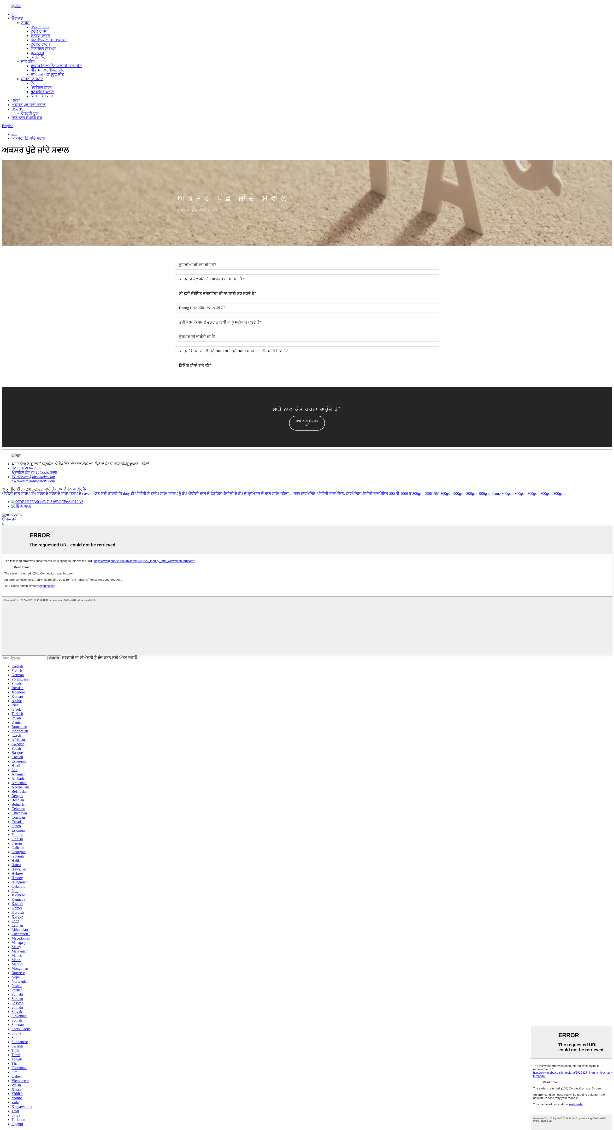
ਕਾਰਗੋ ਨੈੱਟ (38, 57)
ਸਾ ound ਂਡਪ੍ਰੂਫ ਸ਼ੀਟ (47, 74)
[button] (307, 423)
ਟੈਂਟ (33, 83)
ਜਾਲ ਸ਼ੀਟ (28, 61)
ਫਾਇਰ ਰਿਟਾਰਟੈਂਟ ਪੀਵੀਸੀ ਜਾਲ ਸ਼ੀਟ (56, 66)
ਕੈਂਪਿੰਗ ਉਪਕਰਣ (42, 96)
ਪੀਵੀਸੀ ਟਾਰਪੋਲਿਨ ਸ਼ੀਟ (48, 70)
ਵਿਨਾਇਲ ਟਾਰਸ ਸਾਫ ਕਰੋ (49, 40)
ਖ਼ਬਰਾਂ (16, 100)
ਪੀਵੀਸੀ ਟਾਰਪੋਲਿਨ (330, 493)
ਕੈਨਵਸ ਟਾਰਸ (40, 36)
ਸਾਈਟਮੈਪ (80, 489)
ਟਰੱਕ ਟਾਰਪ (39, 31)
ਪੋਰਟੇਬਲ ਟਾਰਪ (41, 87)
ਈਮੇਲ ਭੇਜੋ (9, 519)
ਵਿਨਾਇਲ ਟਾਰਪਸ (43, 49)
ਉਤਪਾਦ (17, 18)
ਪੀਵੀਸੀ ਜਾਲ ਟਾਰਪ (16, 493)
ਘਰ (14, 14)
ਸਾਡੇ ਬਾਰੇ (18, 109)
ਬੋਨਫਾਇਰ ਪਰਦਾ (42, 92)
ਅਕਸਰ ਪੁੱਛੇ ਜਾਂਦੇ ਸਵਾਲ (29, 105)
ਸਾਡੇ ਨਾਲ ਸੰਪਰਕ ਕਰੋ (27, 118)
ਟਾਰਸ (25, 23)
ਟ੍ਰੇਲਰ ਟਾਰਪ (40, 44)
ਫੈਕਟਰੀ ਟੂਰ (29, 113)
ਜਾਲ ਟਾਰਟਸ (40, 27)
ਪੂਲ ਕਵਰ (37, 53)
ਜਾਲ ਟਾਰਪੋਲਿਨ (304, 493)
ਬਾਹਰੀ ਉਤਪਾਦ (32, 79)
